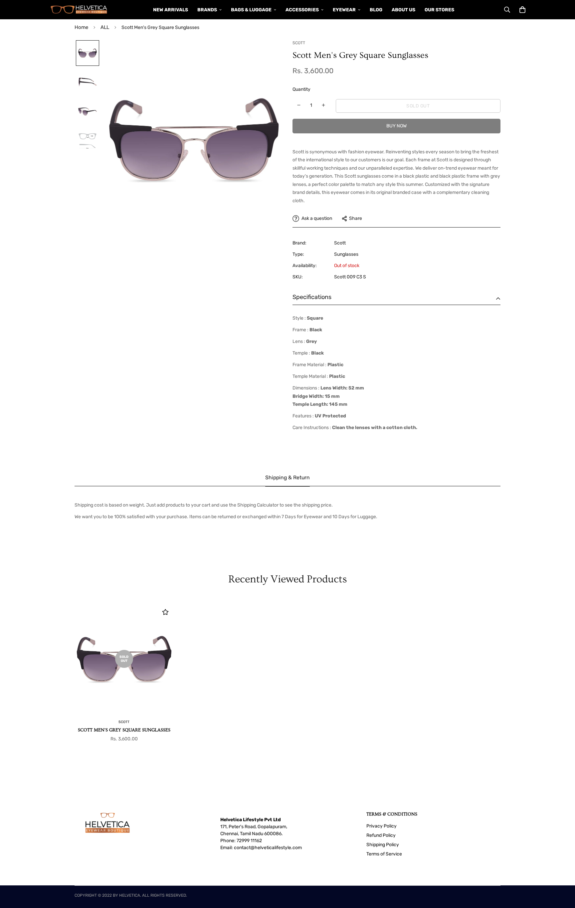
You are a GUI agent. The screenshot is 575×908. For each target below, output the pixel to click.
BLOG (376, 10)
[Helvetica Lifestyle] (79, 10)
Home (81, 27)
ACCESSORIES (302, 10)
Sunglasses (346, 254)
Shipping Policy (382, 844)
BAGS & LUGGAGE (251, 10)
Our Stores (439, 10)
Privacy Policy (381, 826)
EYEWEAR (344, 10)
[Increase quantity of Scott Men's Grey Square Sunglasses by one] (323, 105)
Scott (340, 243)
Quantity (301, 89)
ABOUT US (403, 10)
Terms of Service (384, 854)
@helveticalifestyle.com (276, 847)
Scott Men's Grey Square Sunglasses (124, 730)
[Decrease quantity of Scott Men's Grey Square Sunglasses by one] (298, 105)
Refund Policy (381, 835)
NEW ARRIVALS (170, 10)
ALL (104, 27)
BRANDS (207, 10)
